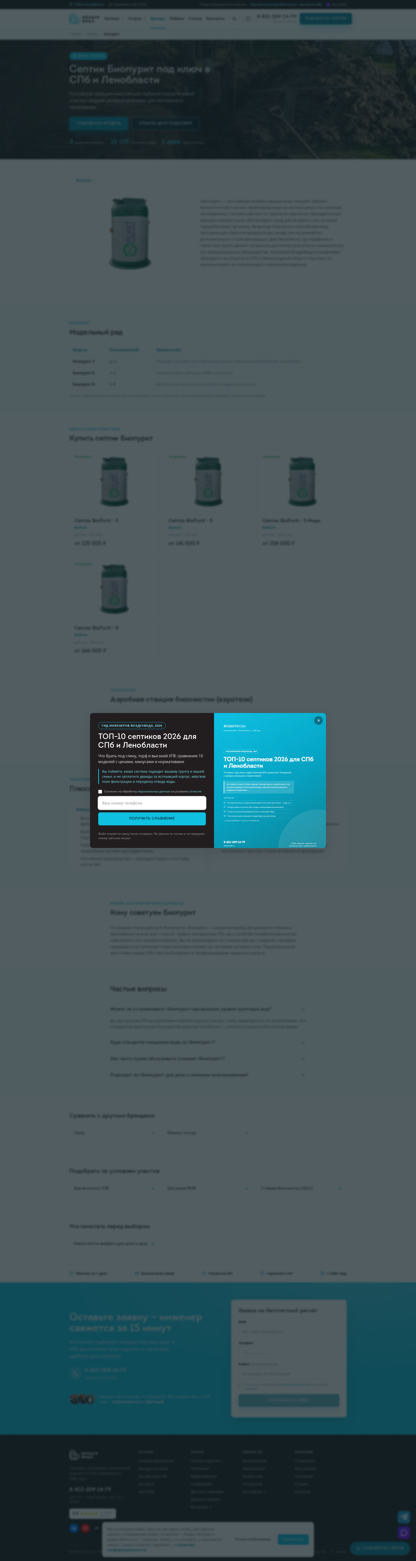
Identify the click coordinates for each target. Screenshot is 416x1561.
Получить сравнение (152, 819)
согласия (195, 791)
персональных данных (154, 791)
